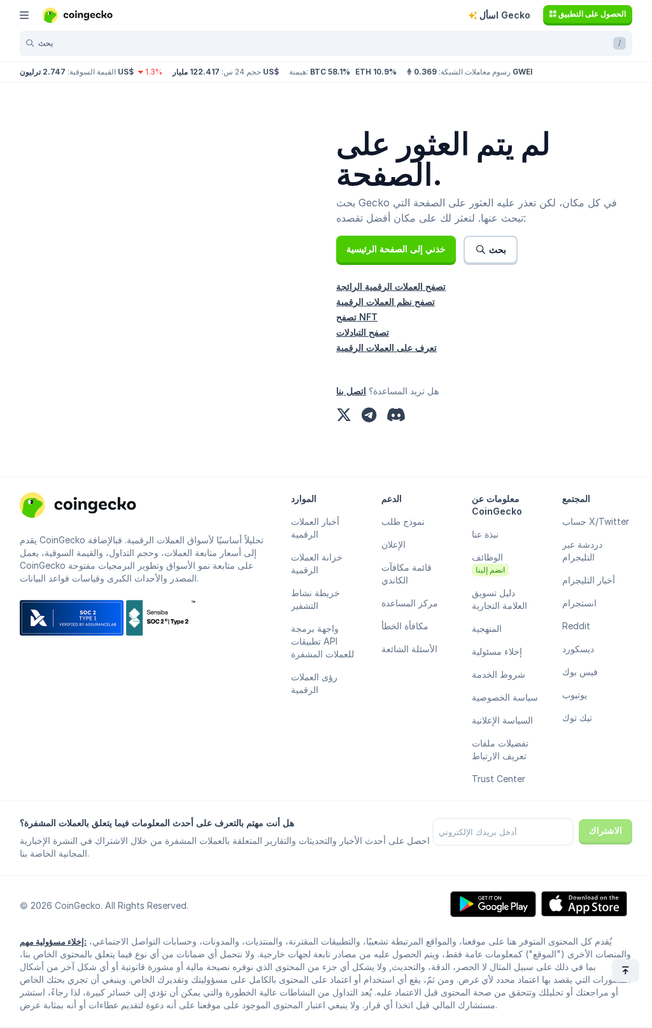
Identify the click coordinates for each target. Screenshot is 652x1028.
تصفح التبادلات (362, 332)
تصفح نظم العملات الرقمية (385, 301)
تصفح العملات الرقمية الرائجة (391, 286)
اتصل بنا (351, 390)
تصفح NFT (357, 316)
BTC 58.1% (330, 71)
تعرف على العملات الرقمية (386, 347)
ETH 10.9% (376, 71)
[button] (396, 249)
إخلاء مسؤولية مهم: (53, 941)
